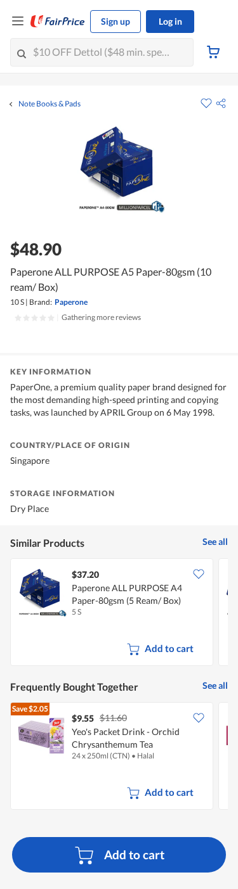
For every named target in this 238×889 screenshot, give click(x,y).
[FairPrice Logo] (57, 21)
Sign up (115, 21)
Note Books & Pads (49, 104)
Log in (170, 21)
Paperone (71, 302)
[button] (221, 103)
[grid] (119, 613)
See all (215, 541)
